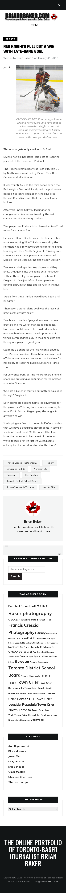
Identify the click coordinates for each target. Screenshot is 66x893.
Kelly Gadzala (16, 761)
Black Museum (17, 751)
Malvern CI (30, 643)
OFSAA (13, 651)
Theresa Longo (18, 782)
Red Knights (31, 475)
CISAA (12, 619)
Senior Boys (13, 656)
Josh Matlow (51, 633)
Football (32, 619)
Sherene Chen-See (20, 776)
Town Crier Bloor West (32, 693)
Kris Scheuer (16, 766)
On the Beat (25, 652)
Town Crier (27, 682)
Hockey (50, 462)
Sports (10, 39)
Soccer (24, 656)
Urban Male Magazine (19, 720)
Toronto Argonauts (39, 662)
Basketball (28, 606)
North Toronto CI (33, 647)
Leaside (39, 638)
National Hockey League (47, 643)
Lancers (11, 638)
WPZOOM (52, 881)
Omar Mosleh (16, 771)
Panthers (11, 475)
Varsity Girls (49, 487)
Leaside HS (20, 643)
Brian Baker (24, 57)
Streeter (22, 661)
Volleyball (37, 719)
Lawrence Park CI (16, 468)
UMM (55, 715)
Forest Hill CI (44, 620)
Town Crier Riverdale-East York (33, 715)
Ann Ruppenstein (19, 746)
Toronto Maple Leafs (30, 676)
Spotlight (33, 656)
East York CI (21, 620)
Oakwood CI (48, 647)
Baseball (14, 606)
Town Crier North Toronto (20, 487)
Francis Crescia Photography (22, 462)
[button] (33, 25)
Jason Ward (15, 756)
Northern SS (40, 468)
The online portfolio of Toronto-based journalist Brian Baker (33, 853)
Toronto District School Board (22, 481)
